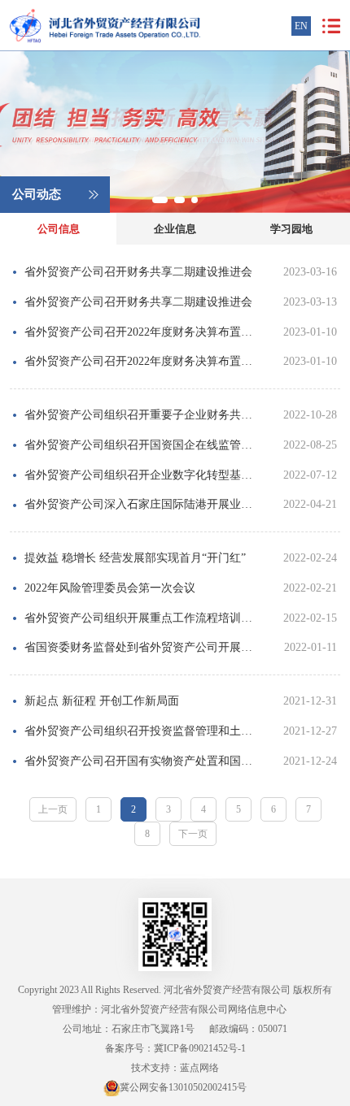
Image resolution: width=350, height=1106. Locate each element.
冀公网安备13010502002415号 (183, 1087)
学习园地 (291, 229)
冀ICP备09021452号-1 (200, 1048)
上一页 (53, 809)
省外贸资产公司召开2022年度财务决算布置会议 (142, 332)
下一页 (193, 833)
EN (301, 26)
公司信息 (58, 229)
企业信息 (175, 229)
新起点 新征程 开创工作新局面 (101, 701)
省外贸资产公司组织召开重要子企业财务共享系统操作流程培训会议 (142, 415)
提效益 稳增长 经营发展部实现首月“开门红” (135, 558)
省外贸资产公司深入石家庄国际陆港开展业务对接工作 (142, 504)
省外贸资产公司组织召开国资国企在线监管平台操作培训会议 (142, 445)
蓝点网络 (199, 1067)
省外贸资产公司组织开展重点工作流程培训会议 (142, 618)
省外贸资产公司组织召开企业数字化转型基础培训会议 (142, 475)
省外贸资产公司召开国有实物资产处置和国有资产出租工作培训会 (142, 761)
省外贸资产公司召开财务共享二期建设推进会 (138, 272)
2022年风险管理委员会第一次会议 (109, 588)
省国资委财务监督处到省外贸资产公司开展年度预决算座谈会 (142, 647)
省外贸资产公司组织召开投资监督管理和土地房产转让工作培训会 (142, 731)
